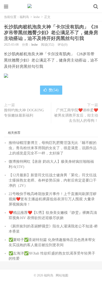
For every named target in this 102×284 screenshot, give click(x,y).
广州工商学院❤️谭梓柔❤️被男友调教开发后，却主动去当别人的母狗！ (76, 115)
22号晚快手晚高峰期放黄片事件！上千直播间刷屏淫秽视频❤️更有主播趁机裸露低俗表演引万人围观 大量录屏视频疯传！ (53, 199)
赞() (54, 90)
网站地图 (62, 275)
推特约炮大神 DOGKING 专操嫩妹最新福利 (24, 112)
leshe (36, 17)
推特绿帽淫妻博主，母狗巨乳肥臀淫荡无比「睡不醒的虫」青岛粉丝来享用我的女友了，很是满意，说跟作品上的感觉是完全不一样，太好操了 (53, 148)
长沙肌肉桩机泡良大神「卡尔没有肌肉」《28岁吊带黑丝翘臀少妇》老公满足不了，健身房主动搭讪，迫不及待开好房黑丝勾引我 (51, 32)
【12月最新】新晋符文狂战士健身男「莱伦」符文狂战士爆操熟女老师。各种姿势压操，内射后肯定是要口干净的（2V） (53, 180)
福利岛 (51, 6)
